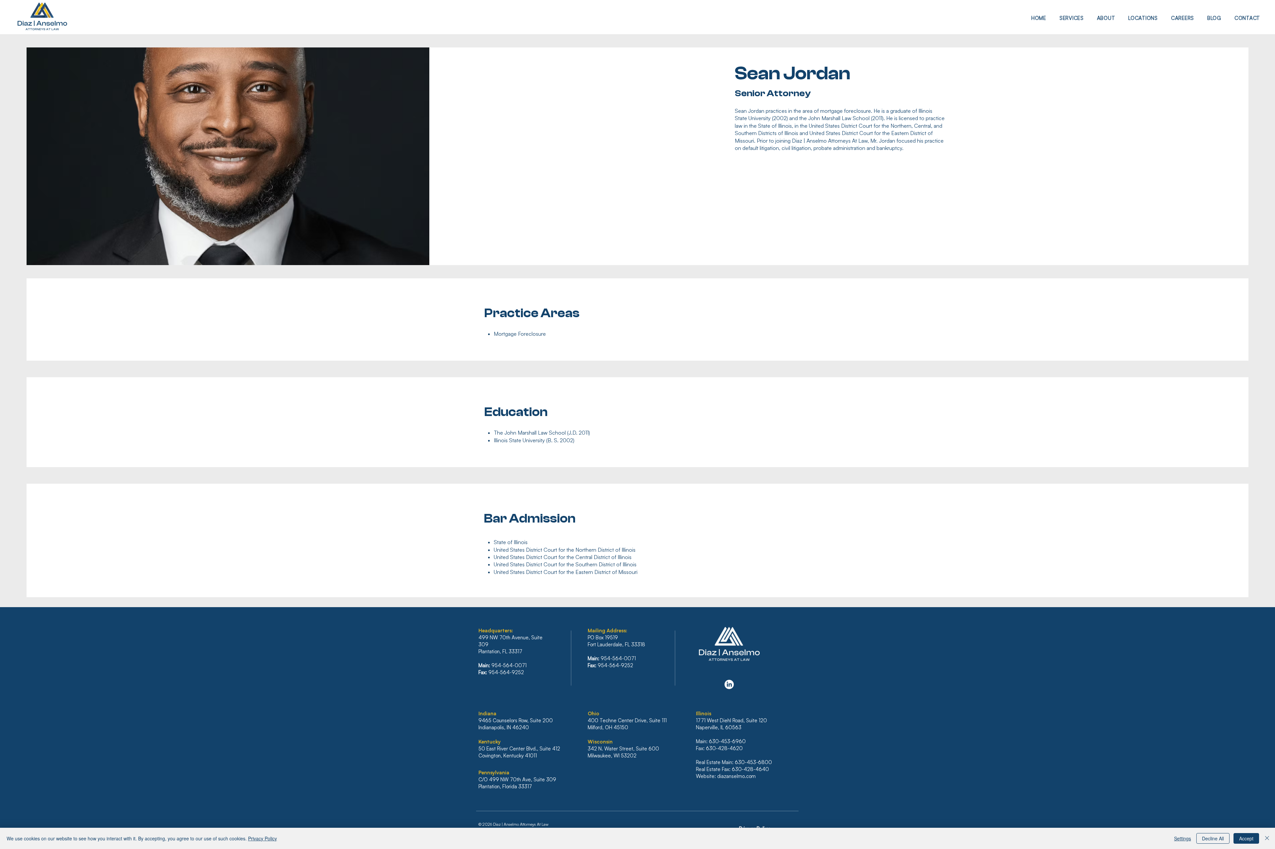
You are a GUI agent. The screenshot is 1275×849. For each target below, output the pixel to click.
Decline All (1213, 838)
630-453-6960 (727, 741)
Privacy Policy (262, 838)
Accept (1246, 838)
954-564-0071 (509, 665)
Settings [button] (1182, 838)
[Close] (1267, 838)
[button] (1071, 18)
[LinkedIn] (729, 684)
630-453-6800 (753, 762)
